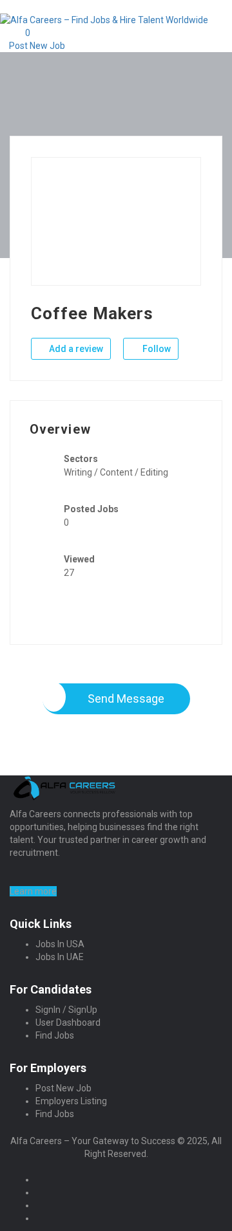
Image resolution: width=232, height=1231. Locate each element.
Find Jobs (54, 1035)
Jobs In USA (59, 944)
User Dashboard (68, 1022)
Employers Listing (71, 1101)
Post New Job (36, 46)
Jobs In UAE (59, 957)
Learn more (33, 891)
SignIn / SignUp (66, 1009)
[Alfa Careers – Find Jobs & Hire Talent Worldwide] (104, 19)
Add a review (75, 349)
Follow (155, 349)
